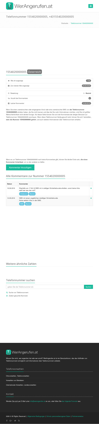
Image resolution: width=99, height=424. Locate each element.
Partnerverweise (77, 416)
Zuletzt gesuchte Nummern (18, 296)
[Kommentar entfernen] (91, 188)
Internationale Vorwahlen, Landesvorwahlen (21, 385)
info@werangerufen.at (37, 401)
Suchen (88, 287)
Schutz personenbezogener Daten (58, 416)
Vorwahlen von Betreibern (15, 380)
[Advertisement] (49, 49)
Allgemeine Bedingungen (36, 416)
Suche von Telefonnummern (18, 292)
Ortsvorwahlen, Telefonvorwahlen (17, 376)
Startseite (64, 23)
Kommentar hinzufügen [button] (20, 167)
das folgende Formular (69, 401)
